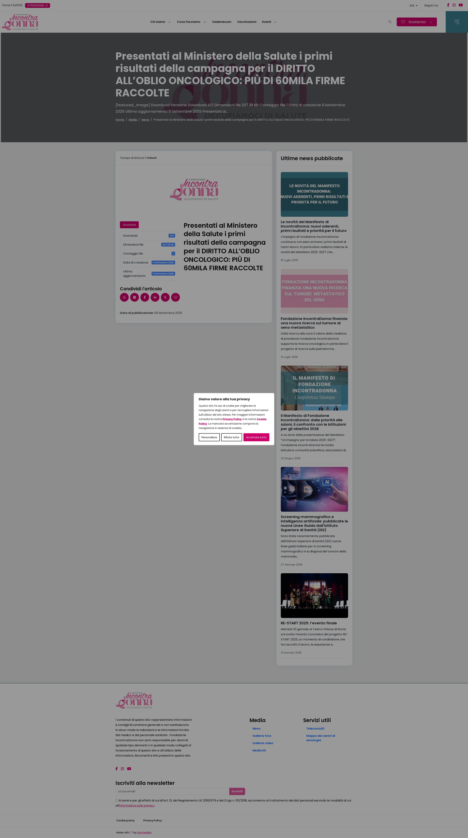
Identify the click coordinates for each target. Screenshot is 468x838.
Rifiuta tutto (231, 437)
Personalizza (209, 437)
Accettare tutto (256, 437)
